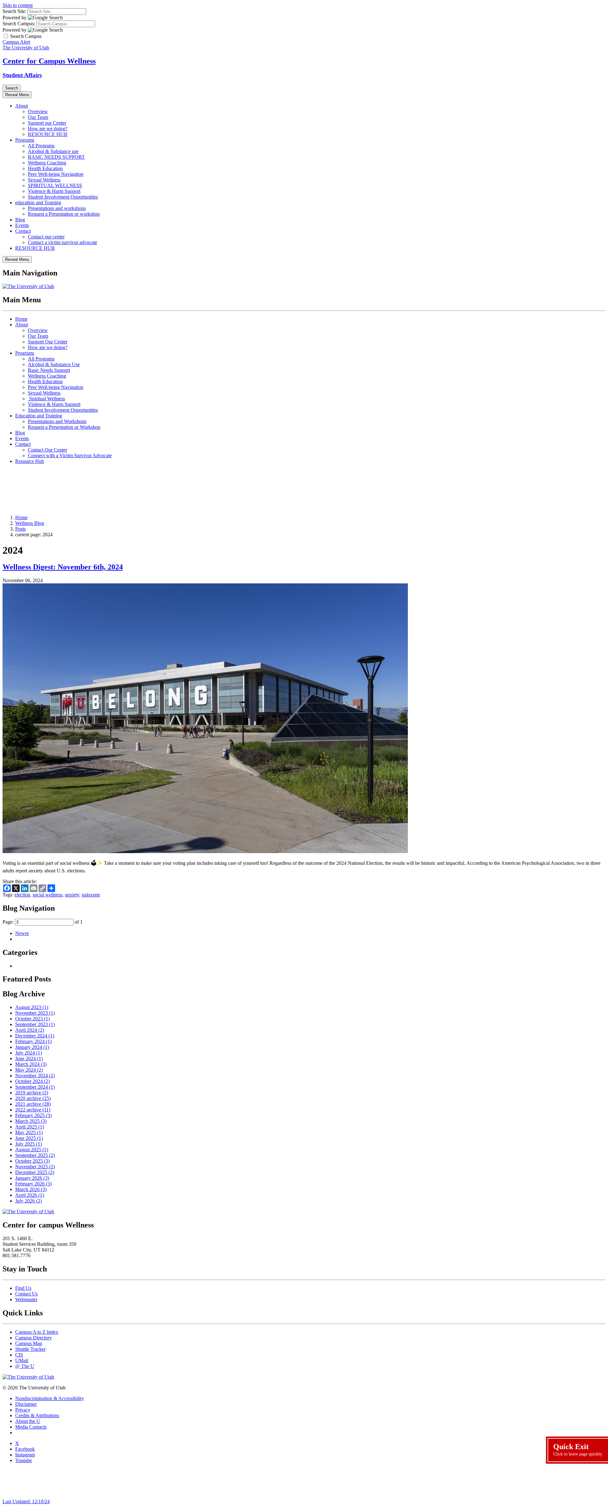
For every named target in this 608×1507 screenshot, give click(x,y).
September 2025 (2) (35, 1155)
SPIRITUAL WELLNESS (55, 185)
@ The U (24, 1366)
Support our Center (47, 123)
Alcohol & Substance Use (54, 364)
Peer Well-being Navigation (55, 174)
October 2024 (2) (32, 1081)
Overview (38, 111)
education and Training (38, 202)
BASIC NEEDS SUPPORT (56, 157)
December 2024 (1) (34, 1035)
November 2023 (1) (35, 1013)
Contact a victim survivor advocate (62, 242)
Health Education (45, 168)
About (21, 105)
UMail (21, 1360)
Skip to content (18, 5)
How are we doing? (47, 128)
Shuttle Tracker (30, 1349)
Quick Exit (578, 1449)
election (22, 894)
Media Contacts (31, 1427)
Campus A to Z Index (36, 1332)
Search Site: (14, 11)
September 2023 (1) (35, 1024)
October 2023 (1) (32, 1018)
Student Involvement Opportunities (63, 197)
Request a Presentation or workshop (64, 214)
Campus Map (28, 1343)
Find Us (23, 1288)
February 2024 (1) (33, 1041)
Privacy (22, 1409)
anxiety (72, 894)
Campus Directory (33, 1337)
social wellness (47, 894)
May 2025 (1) (29, 1132)
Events (22, 225)
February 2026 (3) (33, 1183)
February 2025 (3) (33, 1115)
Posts (20, 529)
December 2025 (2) (34, 1172)
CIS (19, 1354)
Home (21, 319)
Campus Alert (16, 42)
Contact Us (26, 1293)
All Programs (41, 145)
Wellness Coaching (47, 162)
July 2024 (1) (28, 1052)
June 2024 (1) (29, 1058)
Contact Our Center (47, 449)
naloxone (91, 894)
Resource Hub (29, 461)
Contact (23, 231)
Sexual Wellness (44, 179)
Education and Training (38, 415)
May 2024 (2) (29, 1070)
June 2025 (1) (29, 1138)
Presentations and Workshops (57, 421)
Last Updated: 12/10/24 (26, 1501)
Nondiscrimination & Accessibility (49, 1398)
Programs (24, 140)
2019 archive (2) (31, 1092)
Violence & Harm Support (54, 191)
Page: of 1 (43, 922)
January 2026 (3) (32, 1178)
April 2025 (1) (29, 1126)
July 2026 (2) (28, 1200)
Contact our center (46, 236)
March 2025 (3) (31, 1121)
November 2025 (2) (35, 1166)
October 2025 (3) (32, 1161)
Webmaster (26, 1299)
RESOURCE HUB (47, 134)
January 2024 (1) (32, 1047)
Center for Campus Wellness (49, 61)
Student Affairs (22, 75)
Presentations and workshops (57, 208)
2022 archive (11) (32, 1109)
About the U (27, 1421)
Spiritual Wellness (46, 398)
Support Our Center (47, 341)
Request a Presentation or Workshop (64, 427)
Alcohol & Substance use (53, 151)
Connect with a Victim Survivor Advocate (70, 455)
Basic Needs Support (49, 370)
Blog (20, 219)
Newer (22, 933)
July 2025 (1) (28, 1144)
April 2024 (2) (29, 1030)
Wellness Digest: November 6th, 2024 (63, 567)
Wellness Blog (29, 523)
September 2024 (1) (35, 1087)
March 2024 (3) (31, 1064)
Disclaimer (26, 1404)
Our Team (38, 117)
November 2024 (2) (35, 1075)
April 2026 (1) (29, 1195)
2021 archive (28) (33, 1104)
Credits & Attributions (37, 1415)
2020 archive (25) (33, 1098)
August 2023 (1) (31, 1007)
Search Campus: (19, 23)
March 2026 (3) (31, 1189)
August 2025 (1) (31, 1149)
